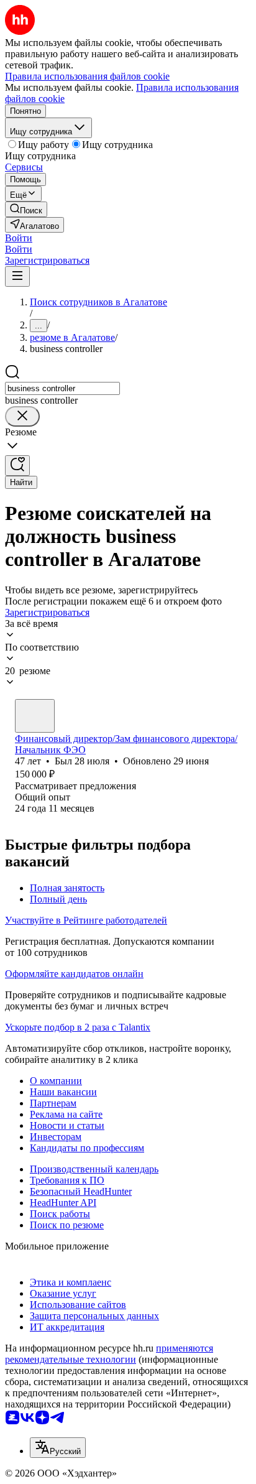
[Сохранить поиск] (17, 465)
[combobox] (62, 388)
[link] (26, 209)
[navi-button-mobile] (17, 276)
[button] (18, 238)
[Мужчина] (35, 716)
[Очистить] (22, 416)
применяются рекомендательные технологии (109, 1354)
